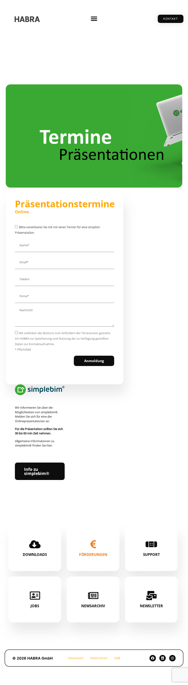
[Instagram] (172, 658)
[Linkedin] (162, 658)
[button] (94, 19)
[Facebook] (152, 658)
